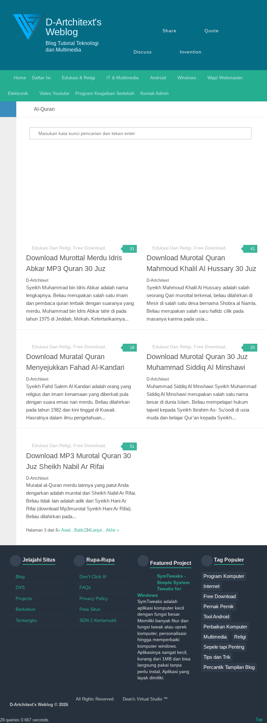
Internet (211, 586)
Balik (79, 530)
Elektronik (18, 93)
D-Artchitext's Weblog (73, 27)
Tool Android (216, 616)
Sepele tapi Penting (224, 647)
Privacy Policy (93, 598)
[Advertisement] (146, 191)
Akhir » (112, 530)
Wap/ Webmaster (225, 77)
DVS (20, 587)
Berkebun (25, 609)
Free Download (220, 596)
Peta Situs (89, 609)
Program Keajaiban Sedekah (104, 93)
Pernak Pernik (219, 606)
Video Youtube (54, 93)
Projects (24, 598)
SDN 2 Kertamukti (97, 620)
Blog (20, 576)
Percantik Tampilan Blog (229, 667)
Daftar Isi (41, 77)
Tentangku (26, 620)
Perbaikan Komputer (225, 626)
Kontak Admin (154, 93)
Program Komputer (224, 576)
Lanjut (96, 530)
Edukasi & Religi (78, 77)
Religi (240, 637)
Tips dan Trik (217, 657)
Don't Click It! (92, 576)
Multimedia (215, 637)
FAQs (85, 587)
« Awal (64, 530)
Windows (186, 77)
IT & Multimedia (122, 77)
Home (19, 77)
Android (158, 77)
